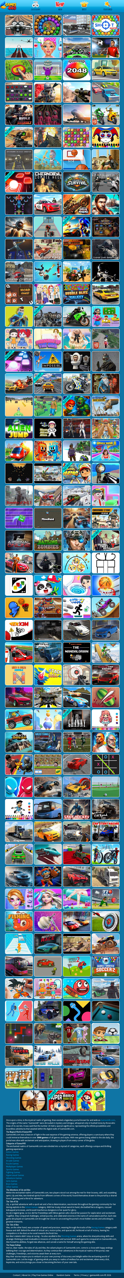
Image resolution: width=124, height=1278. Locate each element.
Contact (16, 1275)
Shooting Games (13, 1158)
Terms (76, 1275)
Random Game (63, 1275)
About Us (26, 1275)
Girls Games (11, 1181)
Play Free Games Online (42, 1275)
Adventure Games (14, 1178)
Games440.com (108, 1120)
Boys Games (11, 1184)
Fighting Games (13, 1172)
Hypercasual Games (15, 1175)
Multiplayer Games (14, 1166)
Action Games (12, 1152)
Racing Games (12, 1155)
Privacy (84, 1275)
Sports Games (12, 1169)
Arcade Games (12, 1161)
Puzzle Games (12, 1164)
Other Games (12, 1187)
